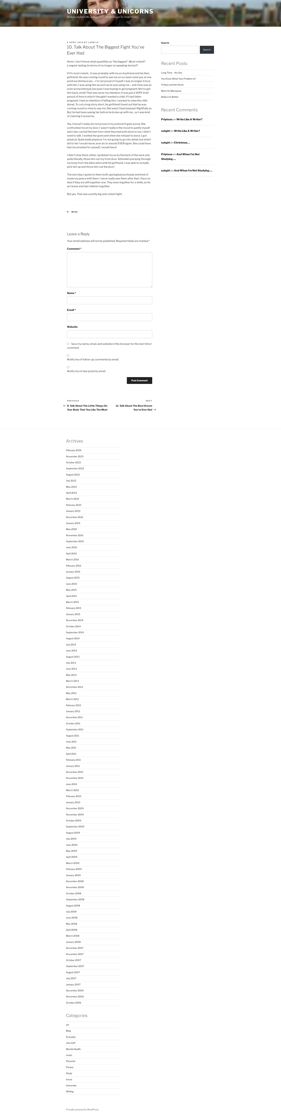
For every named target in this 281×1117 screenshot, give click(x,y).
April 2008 (71, 929)
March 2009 (72, 863)
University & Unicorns (110, 11)
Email (71, 310)
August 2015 (73, 577)
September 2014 (75, 632)
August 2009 (73, 832)
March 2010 (72, 790)
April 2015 (71, 596)
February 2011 (73, 759)
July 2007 (71, 978)
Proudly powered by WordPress (82, 1109)
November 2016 (74, 535)
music (69, 1055)
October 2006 (73, 1002)
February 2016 (73, 565)
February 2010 (73, 796)
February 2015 (73, 608)
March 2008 (72, 935)
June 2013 (71, 668)
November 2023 (74, 456)
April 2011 (71, 753)
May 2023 (71, 486)
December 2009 (75, 808)
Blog (75, 212)
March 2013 (72, 681)
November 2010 (74, 778)
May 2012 (71, 693)
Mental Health (73, 1049)
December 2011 (74, 717)
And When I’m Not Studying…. (193, 170)
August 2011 (72, 735)
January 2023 (73, 511)
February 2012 (73, 705)
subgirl (165, 130)
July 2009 (71, 838)
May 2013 (71, 675)
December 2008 (75, 881)
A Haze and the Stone (172, 84)
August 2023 (73, 474)
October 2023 (73, 462)
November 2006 (75, 996)
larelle (93, 42)
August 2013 (73, 656)
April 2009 (71, 856)
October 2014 (73, 626)
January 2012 (73, 711)
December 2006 (75, 990)
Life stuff (70, 1043)
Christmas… (182, 142)
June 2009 (71, 844)
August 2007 (73, 972)
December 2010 (74, 772)
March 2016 (72, 559)
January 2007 (73, 984)
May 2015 (71, 589)
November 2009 (75, 814)
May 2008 (71, 923)
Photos (70, 1067)
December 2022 (74, 517)
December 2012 (74, 687)
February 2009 (74, 869)
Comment (74, 248)
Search (165, 42)
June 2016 (71, 547)
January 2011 (73, 766)
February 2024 (73, 450)
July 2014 (71, 644)
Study (69, 1073)
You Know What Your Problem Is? (178, 78)
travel (69, 1079)
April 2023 (71, 492)
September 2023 (75, 468)
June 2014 (71, 650)
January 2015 (73, 614)
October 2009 (73, 820)
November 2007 (75, 954)
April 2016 (71, 553)
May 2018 (71, 529)
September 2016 (75, 541)
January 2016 (73, 571)
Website (72, 326)
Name (71, 293)
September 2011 (74, 729)
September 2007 (75, 966)
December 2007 (74, 948)
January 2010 (73, 802)
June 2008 (71, 917)
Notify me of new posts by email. (86, 371)
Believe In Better (170, 96)
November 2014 (74, 620)
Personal (70, 1061)
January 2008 (73, 942)
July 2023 (71, 480)
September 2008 (75, 899)
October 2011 (73, 723)
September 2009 (75, 826)
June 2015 (71, 583)
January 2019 (73, 523)
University (71, 1085)
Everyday (71, 1037)
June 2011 (71, 741)
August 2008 (73, 905)
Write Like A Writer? (189, 119)
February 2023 (73, 505)
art (67, 1024)
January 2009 (73, 875)
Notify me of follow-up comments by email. (93, 359)
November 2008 (75, 887)
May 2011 (71, 747)
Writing (70, 1091)
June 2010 (71, 784)
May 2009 (71, 850)
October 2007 (73, 960)
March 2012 (72, 699)
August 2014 (73, 638)
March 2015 (72, 602)
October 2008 (73, 893)
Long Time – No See (171, 72)
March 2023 (72, 498)
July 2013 (71, 662)
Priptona (166, 119)
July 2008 (71, 911)
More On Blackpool (171, 90)
